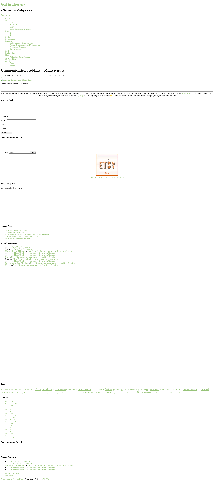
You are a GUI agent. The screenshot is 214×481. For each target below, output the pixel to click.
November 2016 (11, 422)
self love (140, 392)
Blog (7, 31)
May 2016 (9, 430)
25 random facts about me (14, 232)
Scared (107, 392)
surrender (154, 393)
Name (3, 120)
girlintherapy (118, 389)
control (68, 389)
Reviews (8, 51)
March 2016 (9, 434)
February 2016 (10, 436)
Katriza (7, 265)
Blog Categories (6, 188)
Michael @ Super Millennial (15, 251)
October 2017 (10, 402)
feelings (108, 389)
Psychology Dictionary (18, 47)
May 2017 (9, 410)
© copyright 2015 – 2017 (14, 473)
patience (71, 393)
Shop (7, 55)
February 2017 (10, 416)
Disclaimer (9, 475)
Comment (4, 117)
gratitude (142, 389)
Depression (84, 389)
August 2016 (9, 424)
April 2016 (9, 432)
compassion (60, 389)
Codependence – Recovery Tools (21, 43)
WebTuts (46, 479)
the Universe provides (187, 393)
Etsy (99, 389)
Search (7, 19)
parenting (54, 393)
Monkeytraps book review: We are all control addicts (48, 76)
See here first (9, 53)
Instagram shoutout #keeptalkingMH (18, 238)
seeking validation (116, 393)
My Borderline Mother (29, 393)
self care (131, 393)
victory (197, 393)
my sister (48, 393)
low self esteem (190, 389)
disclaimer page (186, 93)
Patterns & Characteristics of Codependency (25, 45)
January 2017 (10, 418)
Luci (7, 257)
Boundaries (25, 389)
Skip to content (6, 15)
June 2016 (9, 428)
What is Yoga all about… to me (16, 230)
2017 (11, 35)
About (7, 61)
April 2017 (9, 412)
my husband (42, 393)
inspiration (172, 389)
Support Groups (15, 49)
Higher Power (152, 389)
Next (4, 78)
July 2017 (8, 408)
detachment (94, 389)
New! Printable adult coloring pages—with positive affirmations (27, 234)
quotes (86, 392)
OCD (12, 27)
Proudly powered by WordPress (12, 479)
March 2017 (9, 414)
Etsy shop (79, 96)
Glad (125, 389)
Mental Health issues (12, 21)
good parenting (132, 389)
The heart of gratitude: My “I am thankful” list (21, 236)
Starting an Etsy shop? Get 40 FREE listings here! (107, 177)
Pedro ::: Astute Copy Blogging (16, 263)
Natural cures (10, 39)
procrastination (78, 393)
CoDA (32, 389)
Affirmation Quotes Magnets (20, 57)
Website (3, 129)
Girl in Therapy (13, 4)
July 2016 (8, 426)
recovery (95, 392)
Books (7, 37)
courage (74, 389)
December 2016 (11, 420)
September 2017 (11, 404)
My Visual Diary (11, 59)
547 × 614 (24, 76)
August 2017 (9, 406)
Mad (199, 389)
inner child (165, 389)
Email (3, 125)
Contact (12, 65)
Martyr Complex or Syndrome (20, 29)
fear (102, 389)
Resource (8, 41)
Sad (102, 393)
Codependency (15, 23)
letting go (179, 389)
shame (148, 392)
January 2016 (10, 438)
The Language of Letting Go (168, 393)
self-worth (124, 393)
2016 (11, 33)
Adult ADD (14, 25)
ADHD (6, 389)
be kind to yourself (15, 389)
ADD (2, 389)
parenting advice (64, 393)
